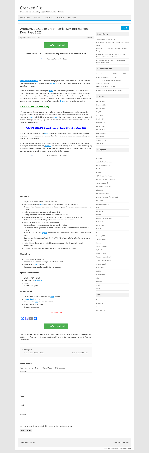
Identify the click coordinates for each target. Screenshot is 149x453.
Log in (98, 300)
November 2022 (101, 133)
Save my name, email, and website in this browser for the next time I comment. (46, 426)
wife (97, 278)
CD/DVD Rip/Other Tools (104, 176)
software (31, 96)
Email (22, 405)
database (48, 146)
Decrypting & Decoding (103, 186)
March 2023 (100, 119)
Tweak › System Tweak (103, 260)
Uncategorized (101, 264)
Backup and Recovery (103, 165)
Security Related (101, 246)
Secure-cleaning (101, 239)
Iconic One (107, 448)
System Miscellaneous (103, 250)
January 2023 (100, 126)
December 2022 (101, 129)
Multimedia (49, 18)
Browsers (99, 172)
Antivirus (60, 18)
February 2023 (100, 122)
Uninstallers (100, 267)
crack (36, 302)
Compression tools (102, 183)
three (41, 204)
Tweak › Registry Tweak (103, 257)
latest (52, 297)
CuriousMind (100, 74)
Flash (98, 207)
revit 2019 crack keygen (80, 334)
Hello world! (118, 90)
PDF (97, 232)
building (47, 133)
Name (22, 396)
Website (23, 414)
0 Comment (88, 37)
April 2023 (99, 115)
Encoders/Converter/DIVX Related (107, 197)
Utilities (98, 271)
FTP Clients (100, 211)
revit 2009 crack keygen (47, 334)
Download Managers (102, 193)
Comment (24, 371)
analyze (56, 117)
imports (44, 233)
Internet (98, 214)
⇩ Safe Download (56, 45)
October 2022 (100, 136)
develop (62, 101)
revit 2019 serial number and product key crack (61, 337)
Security (98, 243)
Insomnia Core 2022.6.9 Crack (33, 353)
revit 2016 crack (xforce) (64, 334)
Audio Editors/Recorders (104, 162)
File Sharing (100, 200)
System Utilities (101, 253)
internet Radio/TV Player (104, 218)
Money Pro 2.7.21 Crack (110, 77)
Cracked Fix (31, 7)
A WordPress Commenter (104, 90)
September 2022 (101, 140)
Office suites (100, 225)
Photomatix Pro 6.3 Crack (81, 353)
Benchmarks (100, 169)
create (51, 91)
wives (98, 288)
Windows (37, 18)
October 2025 (100, 108)
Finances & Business (102, 204)
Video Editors (100, 274)
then (31, 117)
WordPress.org (101, 310)
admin (24, 37)
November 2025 (101, 105)
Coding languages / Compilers (105, 179)
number (53, 83)
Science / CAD (31, 334)
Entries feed (100, 303)
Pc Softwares (25, 18)
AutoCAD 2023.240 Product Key (34, 107)
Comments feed (101, 307)
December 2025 (101, 101)
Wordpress (127, 448)
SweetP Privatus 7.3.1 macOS (105, 39)
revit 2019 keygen (40, 337)
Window (99, 281)
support (37, 264)
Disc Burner (100, 190)
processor (38, 280)
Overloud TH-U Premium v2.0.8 (116, 74)
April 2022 (99, 143)
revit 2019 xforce (83, 337)
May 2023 (99, 112)
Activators (72, 18)
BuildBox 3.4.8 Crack (109, 86)
